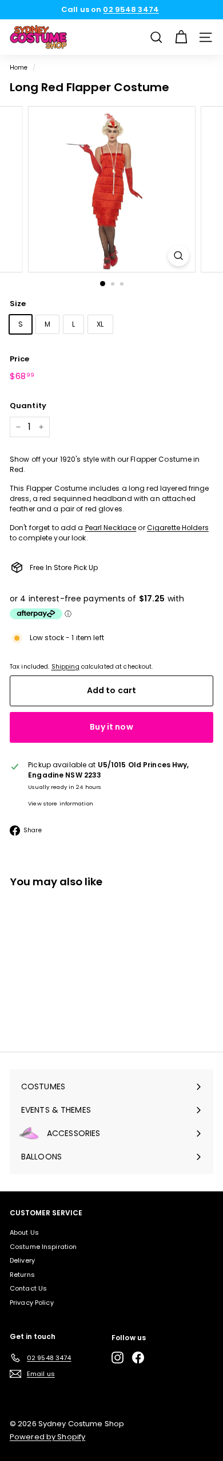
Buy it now (111, 726)
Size (18, 303)
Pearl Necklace (111, 527)
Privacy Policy (32, 1302)
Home (18, 67)
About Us (24, 1232)
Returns (22, 1274)
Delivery (22, 1260)
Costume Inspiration (43, 1246)
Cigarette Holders (178, 527)
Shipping (65, 666)
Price (20, 358)
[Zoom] (178, 255)
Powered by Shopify (47, 1436)
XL (100, 324)
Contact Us (28, 1288)
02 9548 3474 (130, 9)
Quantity (28, 405)
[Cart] (181, 37)
